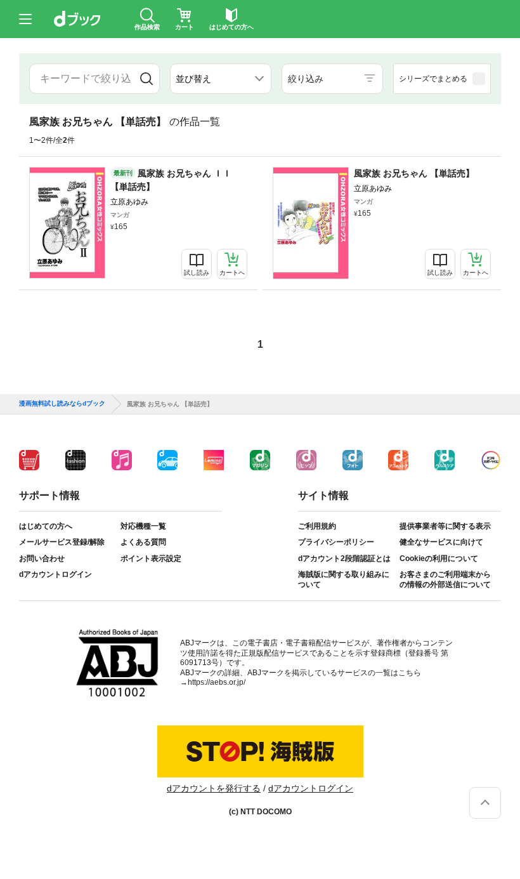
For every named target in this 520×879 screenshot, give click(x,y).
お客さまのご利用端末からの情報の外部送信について (445, 579)
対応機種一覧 (143, 526)
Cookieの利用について (439, 558)
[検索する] (146, 78)
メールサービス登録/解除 (62, 542)
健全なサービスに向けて (441, 542)
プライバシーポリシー (336, 542)
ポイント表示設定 (150, 558)
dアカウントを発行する (214, 788)
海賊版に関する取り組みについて (343, 579)
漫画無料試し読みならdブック (62, 403)
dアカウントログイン (55, 574)
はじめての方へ (45, 526)
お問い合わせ (42, 558)
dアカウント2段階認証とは (344, 558)
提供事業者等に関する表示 (445, 526)
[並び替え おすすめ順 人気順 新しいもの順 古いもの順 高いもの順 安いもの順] (220, 78)
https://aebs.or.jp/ (216, 682)
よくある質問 (143, 542)
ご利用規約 (317, 526)
